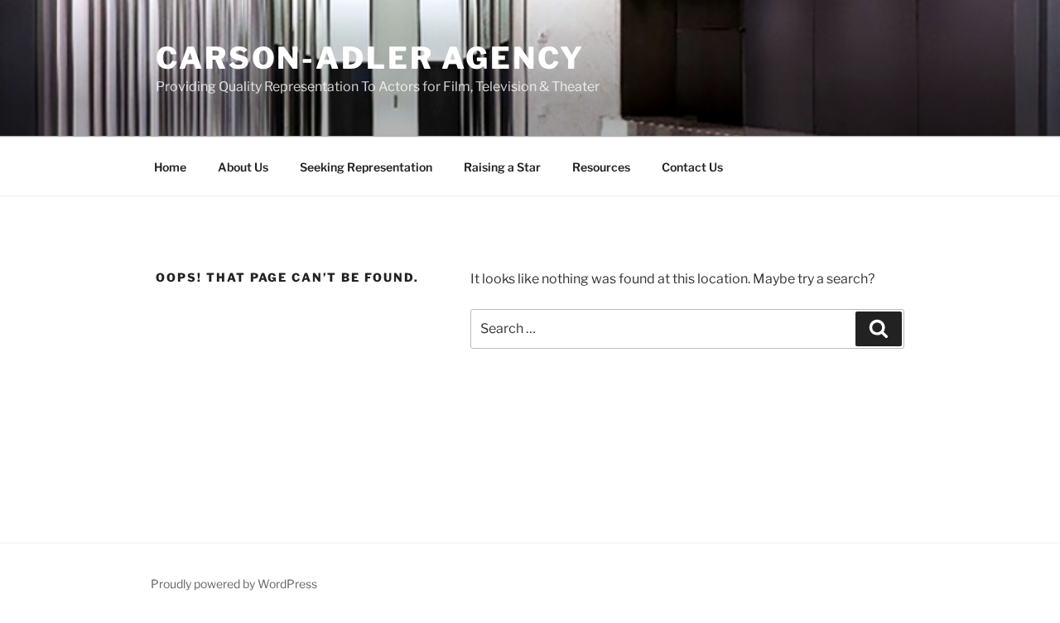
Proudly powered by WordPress (234, 584)
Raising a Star (502, 167)
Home (170, 167)
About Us (243, 167)
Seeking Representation (366, 167)
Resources (601, 167)
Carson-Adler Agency (370, 58)
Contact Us (692, 167)
